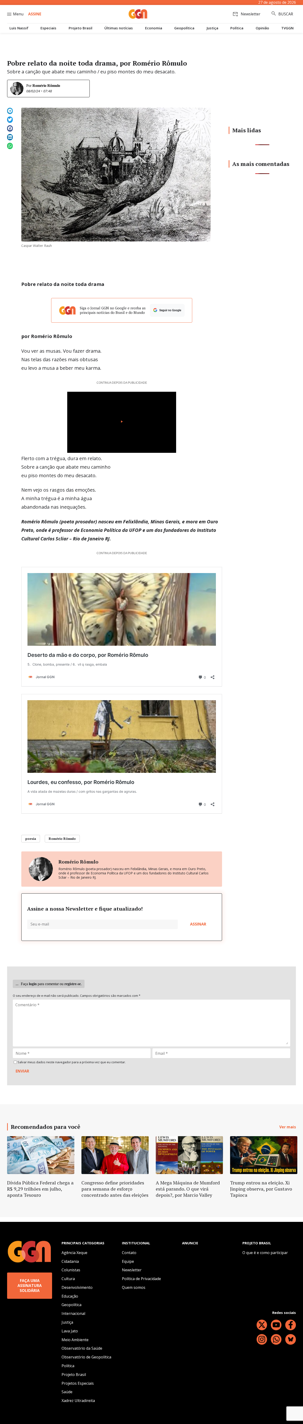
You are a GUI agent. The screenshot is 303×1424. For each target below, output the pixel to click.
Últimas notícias (118, 28)
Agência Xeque (74, 1252)
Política (236, 28)
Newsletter (132, 1270)
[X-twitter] (262, 1325)
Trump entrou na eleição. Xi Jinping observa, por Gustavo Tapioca (261, 1188)
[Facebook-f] (290, 1325)
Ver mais (287, 1127)
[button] (10, 111)
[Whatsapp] (276, 1339)
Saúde (67, 1391)
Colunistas (71, 1270)
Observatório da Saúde (82, 1348)
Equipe (128, 1261)
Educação (70, 1296)
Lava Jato (70, 1331)
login (33, 984)
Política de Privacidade (141, 1278)
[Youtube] (276, 1325)
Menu (18, 14)
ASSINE (34, 14)
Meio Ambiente (75, 1339)
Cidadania (70, 1261)
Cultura (68, 1278)
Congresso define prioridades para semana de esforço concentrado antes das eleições (114, 1188)
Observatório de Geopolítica (86, 1357)
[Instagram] (262, 1339)
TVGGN (287, 28)
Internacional (73, 1313)
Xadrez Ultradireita (78, 1400)
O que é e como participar (265, 1252)
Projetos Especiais (78, 1383)
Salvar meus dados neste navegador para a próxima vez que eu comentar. (72, 1062)
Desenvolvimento (77, 1287)
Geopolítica (184, 28)
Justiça (212, 28)
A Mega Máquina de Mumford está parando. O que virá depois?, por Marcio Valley (188, 1188)
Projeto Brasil (80, 28)
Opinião (262, 28)
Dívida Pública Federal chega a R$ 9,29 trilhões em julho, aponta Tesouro (40, 1188)
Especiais (48, 28)
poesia (30, 838)
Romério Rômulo (46, 86)
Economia (153, 28)
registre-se (72, 984)
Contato (129, 1252)
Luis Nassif (18, 28)
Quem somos (133, 1287)
